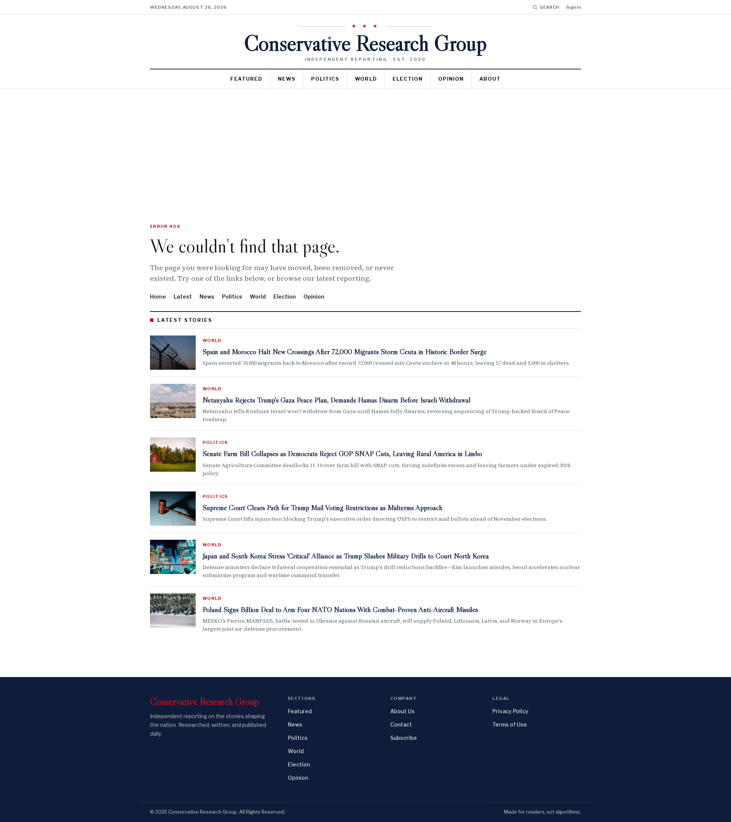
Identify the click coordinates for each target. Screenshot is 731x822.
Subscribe (403, 738)
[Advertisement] (365, 146)
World (366, 79)
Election (408, 79)
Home (158, 296)
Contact (401, 724)
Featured (246, 79)
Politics (325, 79)
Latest (183, 296)
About (490, 79)
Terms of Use (509, 724)
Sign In (573, 7)
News (286, 79)
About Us (402, 711)
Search (549, 7)
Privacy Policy (510, 711)
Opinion (451, 79)
